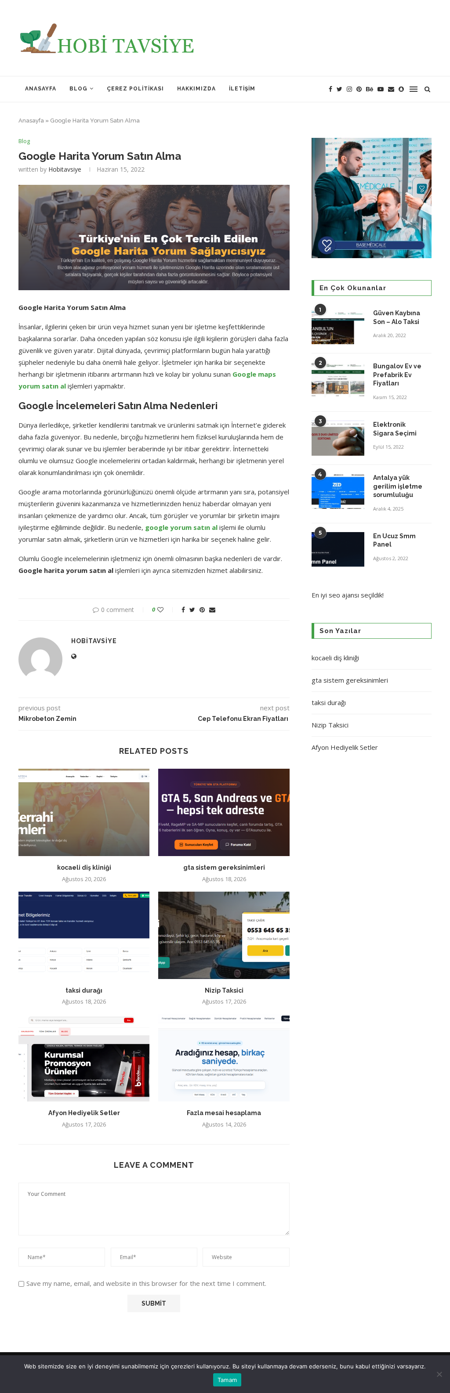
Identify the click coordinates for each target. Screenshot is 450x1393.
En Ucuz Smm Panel (394, 540)
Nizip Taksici (224, 990)
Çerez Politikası (135, 89)
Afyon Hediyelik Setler (84, 1112)
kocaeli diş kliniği (84, 867)
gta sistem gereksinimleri (224, 867)
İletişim (242, 89)
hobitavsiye (64, 169)
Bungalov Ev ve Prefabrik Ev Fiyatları (397, 375)
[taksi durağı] (83, 935)
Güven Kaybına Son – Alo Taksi (396, 317)
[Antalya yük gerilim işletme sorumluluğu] (338, 491)
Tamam (227, 1379)
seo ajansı (344, 594)
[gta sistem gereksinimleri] (223, 812)
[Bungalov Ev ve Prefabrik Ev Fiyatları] (338, 379)
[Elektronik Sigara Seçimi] (338, 438)
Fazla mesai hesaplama (224, 1112)
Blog (78, 89)
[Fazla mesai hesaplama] (223, 1057)
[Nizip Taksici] (223, 935)
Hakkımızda (196, 89)
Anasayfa (40, 89)
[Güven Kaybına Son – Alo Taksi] (338, 326)
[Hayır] (439, 1374)
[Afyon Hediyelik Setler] (83, 1057)
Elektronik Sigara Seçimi (395, 429)
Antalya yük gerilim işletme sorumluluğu (397, 486)
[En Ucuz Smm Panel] (338, 549)
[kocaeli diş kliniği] (83, 812)
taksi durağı (83, 990)
